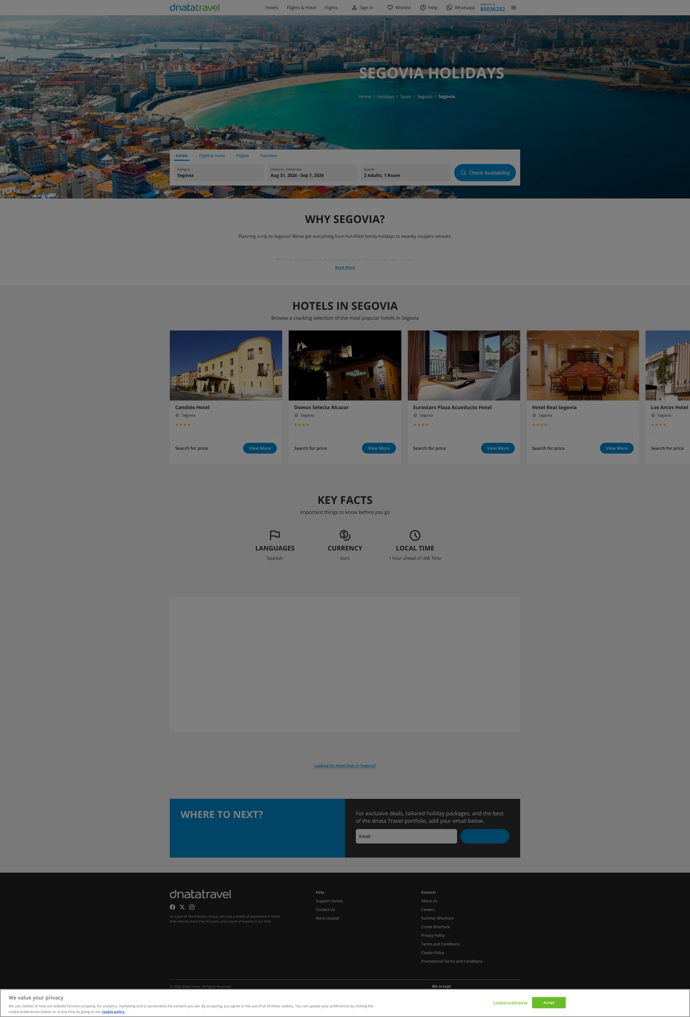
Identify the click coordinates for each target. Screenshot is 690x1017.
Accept (549, 1002)
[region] (345, 1003)
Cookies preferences (510, 1002)
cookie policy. (113, 1011)
